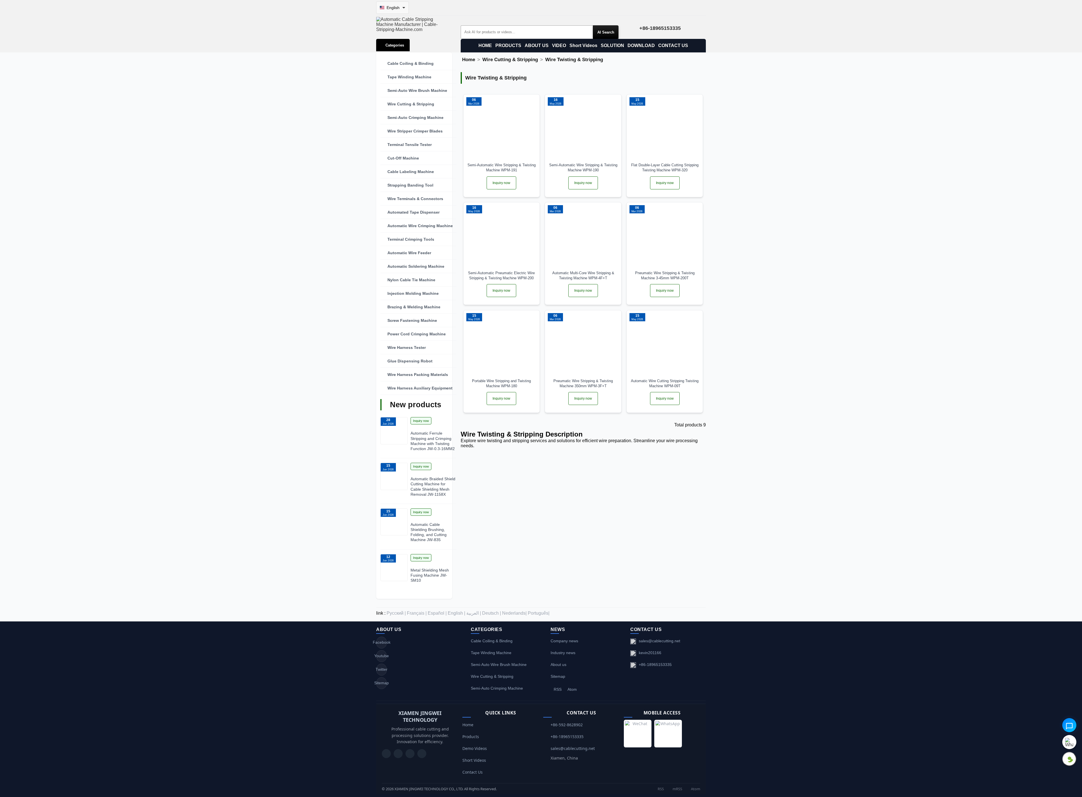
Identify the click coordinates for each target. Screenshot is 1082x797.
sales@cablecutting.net (659, 641)
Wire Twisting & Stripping (574, 59)
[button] (418, 63)
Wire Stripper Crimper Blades (415, 131)
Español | (437, 613)
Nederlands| (514, 613)
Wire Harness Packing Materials (417, 374)
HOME (485, 45)
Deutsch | (491, 613)
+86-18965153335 (655, 664)
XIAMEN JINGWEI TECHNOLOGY (420, 716)
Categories (394, 45)
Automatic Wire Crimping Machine (420, 225)
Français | (417, 613)
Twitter (381, 669)
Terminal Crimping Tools (410, 239)
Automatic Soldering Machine (415, 266)
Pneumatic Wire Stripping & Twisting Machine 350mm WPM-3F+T (583, 383)
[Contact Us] (421, 753)
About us (558, 664)
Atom (572, 689)
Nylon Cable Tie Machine (411, 280)
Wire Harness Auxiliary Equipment (420, 388)
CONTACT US (673, 45)
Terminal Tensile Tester (409, 144)
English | (456, 613)
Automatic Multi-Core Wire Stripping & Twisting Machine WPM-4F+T (583, 275)
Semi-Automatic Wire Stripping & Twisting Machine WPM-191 (501, 167)
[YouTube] (386, 753)
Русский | (396, 613)
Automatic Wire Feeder (409, 253)
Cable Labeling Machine (410, 171)
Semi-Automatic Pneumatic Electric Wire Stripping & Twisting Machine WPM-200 (501, 275)
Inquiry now (421, 420)
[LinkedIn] (409, 753)
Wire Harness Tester (406, 347)
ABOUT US (537, 45)
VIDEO (559, 45)
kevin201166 (650, 652)
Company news (564, 641)
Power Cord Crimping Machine (416, 334)
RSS (558, 689)
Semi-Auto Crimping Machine (415, 117)
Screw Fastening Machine (412, 320)
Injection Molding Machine (413, 293)
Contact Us (472, 772)
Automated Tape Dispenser (413, 212)
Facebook (381, 642)
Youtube (381, 656)
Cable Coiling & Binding (410, 63)
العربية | (473, 613)
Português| (538, 613)
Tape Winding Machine (409, 77)
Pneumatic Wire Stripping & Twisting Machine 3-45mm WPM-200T (665, 275)
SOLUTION (612, 45)
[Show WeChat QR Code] (1069, 759)
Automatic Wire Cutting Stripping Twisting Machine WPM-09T (665, 383)
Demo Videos (474, 748)
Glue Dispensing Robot (410, 361)
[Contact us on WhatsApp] (1069, 742)
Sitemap (381, 683)
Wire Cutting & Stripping (410, 104)
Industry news (563, 652)
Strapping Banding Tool (410, 185)
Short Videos (583, 45)
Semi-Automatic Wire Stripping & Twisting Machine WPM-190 (583, 167)
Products (470, 736)
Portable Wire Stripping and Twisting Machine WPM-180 (501, 383)
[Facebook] (398, 753)
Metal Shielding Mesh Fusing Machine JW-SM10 (430, 575)
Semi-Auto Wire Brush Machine (417, 90)
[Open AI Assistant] (1069, 725)
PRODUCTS (508, 45)
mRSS (677, 788)
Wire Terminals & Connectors (415, 198)
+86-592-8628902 (567, 724)
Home (468, 59)
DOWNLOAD (641, 45)
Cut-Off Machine (403, 158)
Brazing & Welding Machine (413, 307)
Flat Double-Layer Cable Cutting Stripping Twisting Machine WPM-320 (665, 167)
